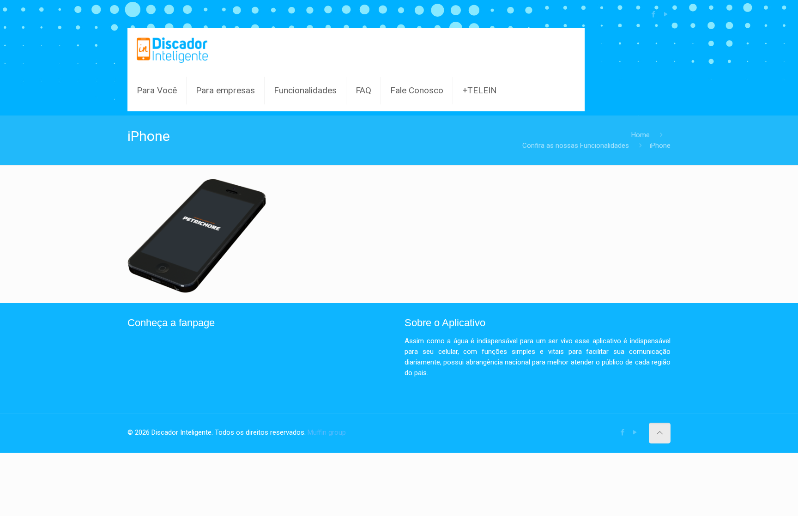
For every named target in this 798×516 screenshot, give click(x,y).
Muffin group (327, 432)
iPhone (660, 145)
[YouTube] (666, 14)
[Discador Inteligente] (172, 49)
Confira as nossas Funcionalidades (575, 145)
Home (640, 135)
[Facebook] (653, 14)
